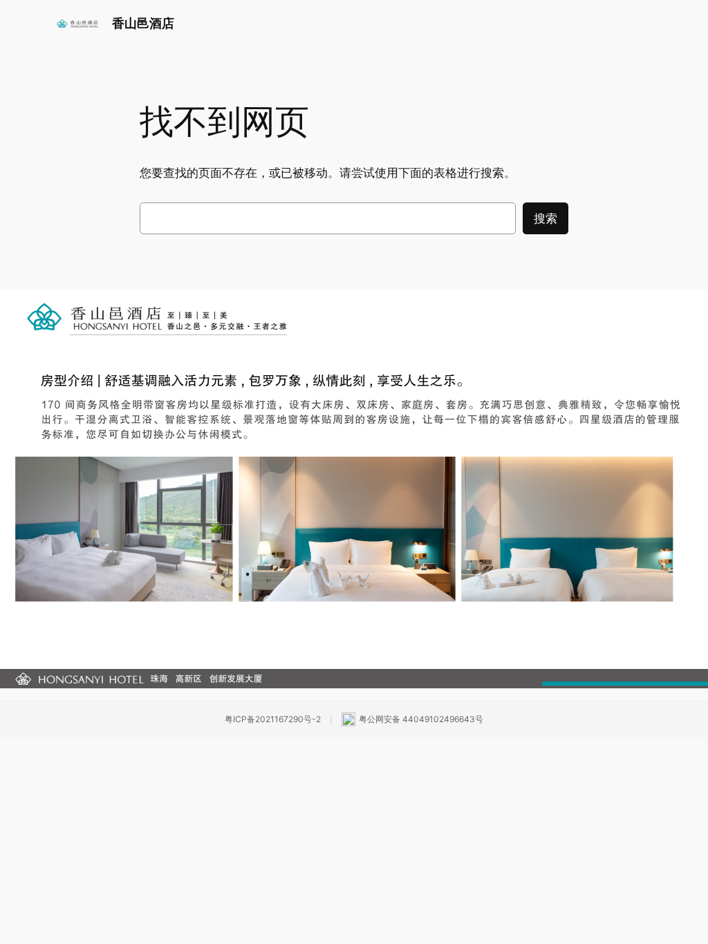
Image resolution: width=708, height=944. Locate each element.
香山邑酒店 (143, 23)
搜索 (545, 218)
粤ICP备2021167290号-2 (273, 719)
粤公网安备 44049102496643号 (421, 719)
